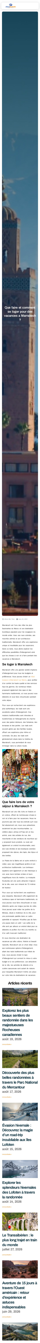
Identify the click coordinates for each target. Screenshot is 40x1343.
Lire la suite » (7, 1044)
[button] (37, 6)
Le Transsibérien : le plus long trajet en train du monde (19, 1240)
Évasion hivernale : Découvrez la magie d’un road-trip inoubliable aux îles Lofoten (17, 1135)
